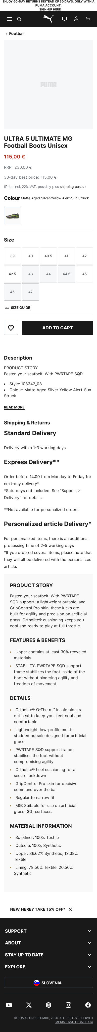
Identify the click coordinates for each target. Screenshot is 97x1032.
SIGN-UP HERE (50, 9)
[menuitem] (9, 1005)
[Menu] (9, 19)
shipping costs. (72, 186)
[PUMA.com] (48, 19)
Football (16, 33)
